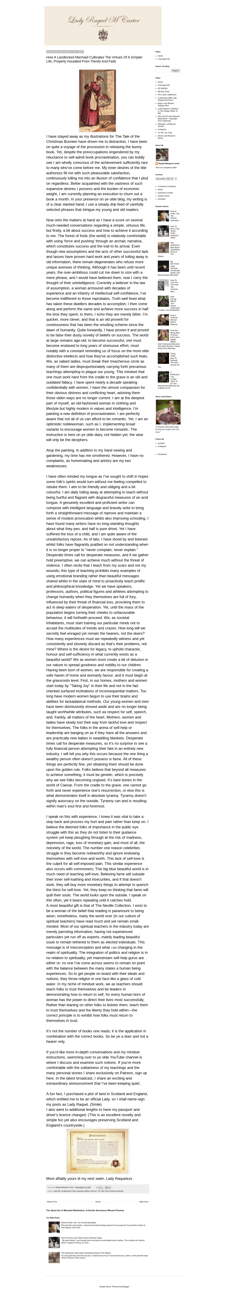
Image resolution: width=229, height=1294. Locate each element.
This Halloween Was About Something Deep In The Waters (86, 1253)
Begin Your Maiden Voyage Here (166, 104)
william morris (163, 196)
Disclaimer (162, 454)
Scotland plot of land (68, 1191)
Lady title (56, 1191)
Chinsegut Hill (164, 59)
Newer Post (52, 1202)
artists (160, 189)
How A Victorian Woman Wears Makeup (174, 320)
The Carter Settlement (167, 95)
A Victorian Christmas (167, 186)
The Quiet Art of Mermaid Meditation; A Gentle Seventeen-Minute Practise (85, 1210)
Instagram (162, 129)
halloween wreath (165, 193)
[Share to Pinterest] (109, 1187)
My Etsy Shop (163, 91)
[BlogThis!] (100, 1187)
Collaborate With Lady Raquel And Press (167, 99)
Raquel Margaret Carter (169, 163)
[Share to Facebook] (106, 1187)
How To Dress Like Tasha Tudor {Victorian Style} (81, 1238)
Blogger (126, 1287)
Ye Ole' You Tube (165, 133)
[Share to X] (103, 1187)
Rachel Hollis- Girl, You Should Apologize (78, 1223)
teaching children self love (87, 1191)
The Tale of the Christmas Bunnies (111, 1191)
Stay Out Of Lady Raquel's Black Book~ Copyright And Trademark (169, 118)
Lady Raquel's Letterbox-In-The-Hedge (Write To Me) (168, 111)
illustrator (162, 199)
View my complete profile (166, 168)
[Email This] (97, 1187)
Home (98, 1202)
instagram (162, 446)
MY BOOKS (163, 88)
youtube (161, 443)
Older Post (143, 1202)
